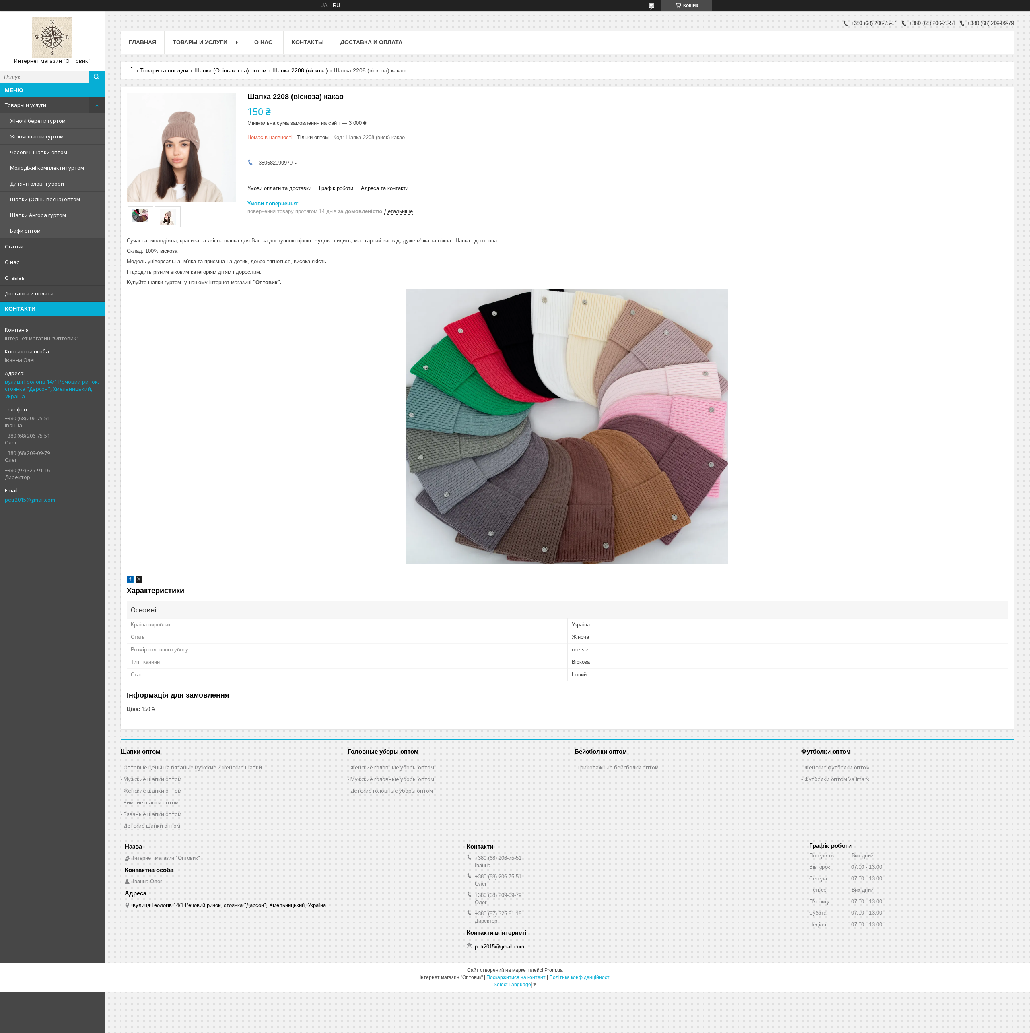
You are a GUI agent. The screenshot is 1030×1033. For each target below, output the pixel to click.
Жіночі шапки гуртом (37, 136)
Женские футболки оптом (837, 767)
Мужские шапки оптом (152, 779)
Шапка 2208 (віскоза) (300, 70)
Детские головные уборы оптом (391, 790)
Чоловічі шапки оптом (38, 152)
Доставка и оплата (29, 293)
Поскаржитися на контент (516, 977)
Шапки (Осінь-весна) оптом (45, 199)
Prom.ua (553, 970)
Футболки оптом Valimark (836, 779)
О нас (12, 262)
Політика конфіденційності (580, 977)
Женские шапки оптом (152, 790)
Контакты (308, 42)
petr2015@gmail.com (30, 499)
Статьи (14, 246)
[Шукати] (97, 77)
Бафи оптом (25, 230)
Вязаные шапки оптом (152, 814)
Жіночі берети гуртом (38, 120)
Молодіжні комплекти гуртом (47, 167)
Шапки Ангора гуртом (38, 215)
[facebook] (130, 581)
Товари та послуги (164, 70)
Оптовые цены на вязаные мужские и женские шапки (193, 767)
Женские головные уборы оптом (392, 767)
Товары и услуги (25, 105)
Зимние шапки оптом (151, 802)
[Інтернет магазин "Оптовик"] (52, 37)
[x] (139, 581)
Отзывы (15, 277)
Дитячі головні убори (37, 183)
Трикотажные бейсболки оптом (618, 767)
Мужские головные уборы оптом (392, 779)
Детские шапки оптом (152, 825)
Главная (142, 42)
